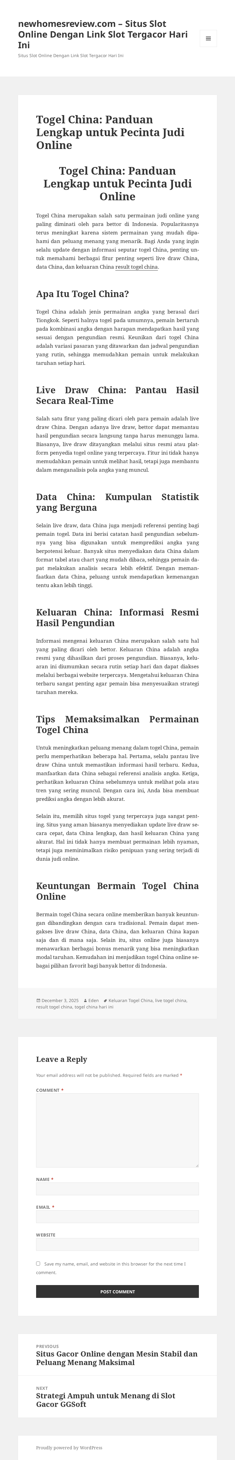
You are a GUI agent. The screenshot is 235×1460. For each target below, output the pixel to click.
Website (46, 1235)
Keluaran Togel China (131, 1000)
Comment (50, 1090)
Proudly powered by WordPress (69, 1448)
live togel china (170, 1000)
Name (45, 1179)
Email (45, 1207)
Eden (93, 1000)
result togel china (54, 1007)
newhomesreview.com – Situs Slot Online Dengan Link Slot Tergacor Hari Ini (103, 34)
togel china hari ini (94, 1007)
